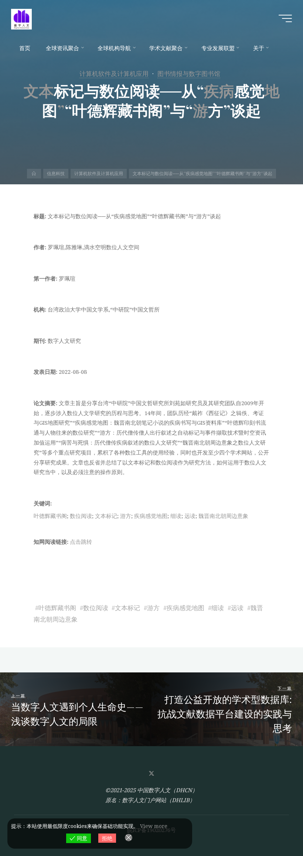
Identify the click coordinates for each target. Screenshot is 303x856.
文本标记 (106, 515)
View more (153, 825)
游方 (125, 515)
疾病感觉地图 (150, 515)
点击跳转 (81, 541)
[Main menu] (285, 18)
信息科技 (56, 173)
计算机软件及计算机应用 (114, 73)
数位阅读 (81, 515)
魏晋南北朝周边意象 (223, 515)
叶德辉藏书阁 (50, 515)
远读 (189, 515)
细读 (175, 515)
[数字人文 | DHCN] (21, 18)
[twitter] (151, 773)
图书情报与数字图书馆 (188, 73)
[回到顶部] (274, 827)
